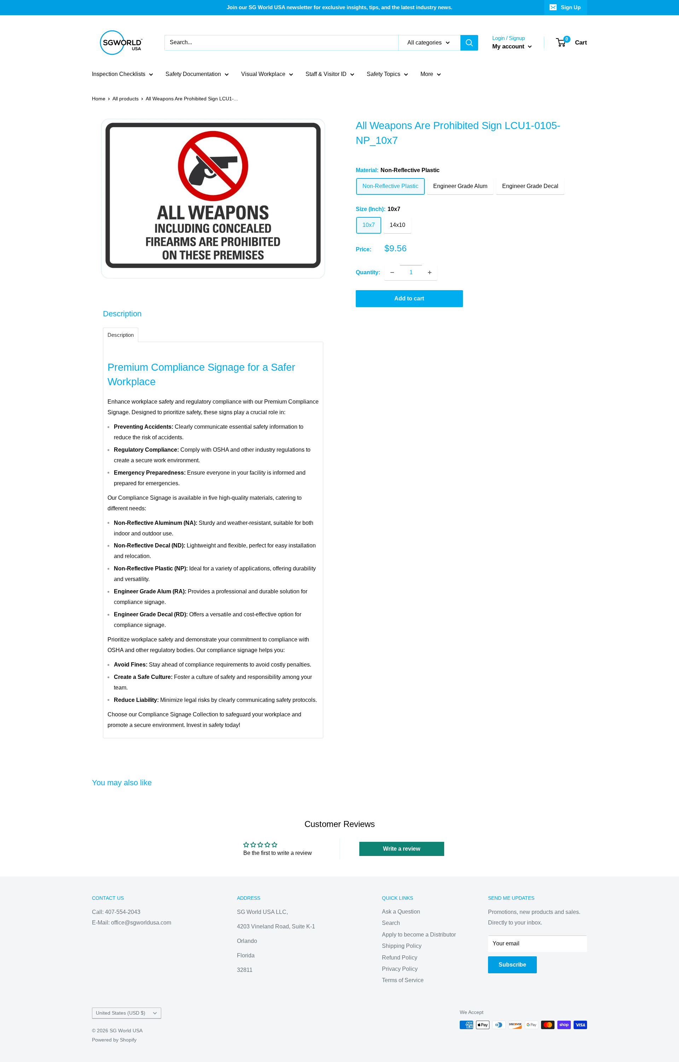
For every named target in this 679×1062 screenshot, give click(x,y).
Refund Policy (399, 958)
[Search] (469, 43)
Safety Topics (383, 74)
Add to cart (409, 298)
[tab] (120, 335)
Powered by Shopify (114, 1040)
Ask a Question (401, 912)
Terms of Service (403, 980)
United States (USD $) (120, 1013)
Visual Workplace (263, 74)
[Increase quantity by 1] (429, 272)
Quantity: (368, 272)
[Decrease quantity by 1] (392, 272)
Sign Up (571, 7)
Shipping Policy (402, 946)
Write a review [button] (401, 849)
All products (125, 98)
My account (509, 46)
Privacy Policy (400, 969)
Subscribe (512, 965)
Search (391, 923)
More (426, 74)
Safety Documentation (193, 74)
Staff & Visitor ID (326, 74)
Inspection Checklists (118, 74)
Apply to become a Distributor (419, 935)
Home (98, 98)
